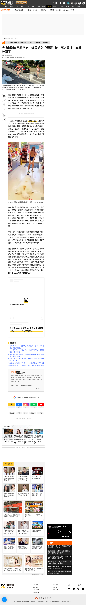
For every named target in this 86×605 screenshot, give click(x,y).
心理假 (52, 10)
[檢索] (79, 3)
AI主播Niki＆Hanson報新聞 (66, 10)
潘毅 (6, 55)
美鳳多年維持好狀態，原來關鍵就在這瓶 (9, 548)
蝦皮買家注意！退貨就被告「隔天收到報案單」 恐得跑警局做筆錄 (13, 515)
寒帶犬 (32, 413)
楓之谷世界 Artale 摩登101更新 (33, 515)
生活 (49, 7)
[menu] (1, 6)
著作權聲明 (36, 592)
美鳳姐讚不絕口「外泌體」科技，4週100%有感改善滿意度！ (12, 569)
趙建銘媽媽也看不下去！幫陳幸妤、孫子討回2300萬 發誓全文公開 (9, 532)
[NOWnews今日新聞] (7, 3)
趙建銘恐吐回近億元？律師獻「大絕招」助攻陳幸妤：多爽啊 (23, 478)
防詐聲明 (35, 584)
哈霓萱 (40, 413)
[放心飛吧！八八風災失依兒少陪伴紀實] (21, 2)
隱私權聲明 (36, 589)
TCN (36, 10)
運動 (33, 7)
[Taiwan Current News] (68, 3)
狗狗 (19, 413)
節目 (67, 7)
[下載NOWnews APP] (75, 3)
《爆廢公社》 (32, 121)
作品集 (38, 388)
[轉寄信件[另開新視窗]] (4, 105)
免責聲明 (35, 587)
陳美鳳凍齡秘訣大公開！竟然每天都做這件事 (9, 495)
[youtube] (64, 3)
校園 (78, 7)
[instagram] (56, 3)
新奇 (16, 38)
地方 (73, 7)
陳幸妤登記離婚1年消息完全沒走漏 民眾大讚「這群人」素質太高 (23, 494)
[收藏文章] (4, 119)
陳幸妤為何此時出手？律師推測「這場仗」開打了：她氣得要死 (9, 478)
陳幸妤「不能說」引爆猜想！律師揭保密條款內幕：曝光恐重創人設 (23, 547)
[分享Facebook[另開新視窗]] (4, 96)
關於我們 (55, 587)
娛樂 (27, 7)
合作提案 (55, 589)
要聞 (16, 7)
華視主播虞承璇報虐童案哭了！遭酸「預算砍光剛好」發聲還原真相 (37, 494)
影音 (62, 7)
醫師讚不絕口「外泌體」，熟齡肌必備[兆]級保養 (34, 569)
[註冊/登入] (83, 3)
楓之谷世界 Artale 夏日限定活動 (37, 477)
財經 (43, 7)
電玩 (54, 7)
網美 (25, 413)
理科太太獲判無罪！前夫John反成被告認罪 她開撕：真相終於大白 (23, 532)
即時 (11, 7)
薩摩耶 (12, 413)
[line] (60, 3)
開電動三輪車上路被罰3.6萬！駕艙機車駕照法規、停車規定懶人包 (37, 547)
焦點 (6, 7)
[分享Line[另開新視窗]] (4, 100)
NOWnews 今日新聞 (7, 38)
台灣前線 (43, 10)
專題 (22, 7)
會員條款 (55, 584)
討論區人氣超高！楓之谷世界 (37, 531)
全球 (38, 7)
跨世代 (29, 10)
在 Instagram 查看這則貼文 (17, 304)
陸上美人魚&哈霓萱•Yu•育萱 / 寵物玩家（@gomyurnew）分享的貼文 (26, 329)
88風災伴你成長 (18, 10)
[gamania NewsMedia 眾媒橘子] (43, 598)
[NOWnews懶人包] (72, 3)
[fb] (53, 3)
